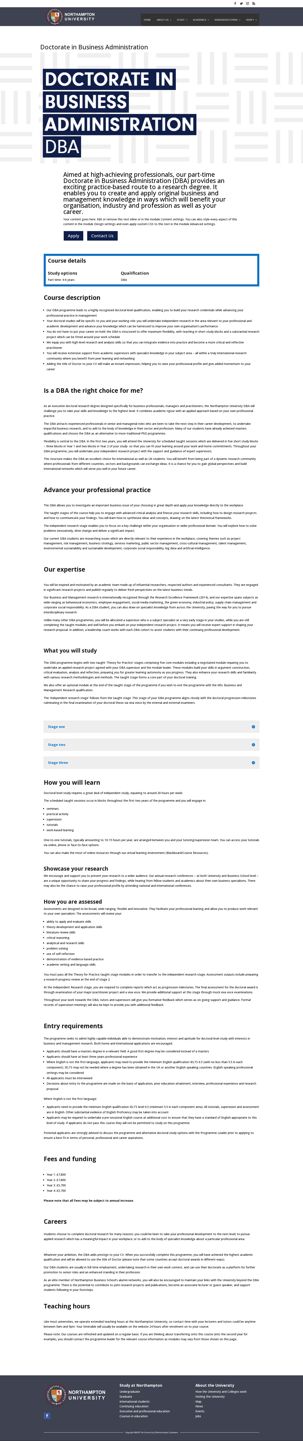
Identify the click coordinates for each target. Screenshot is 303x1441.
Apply (73, 236)
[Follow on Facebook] (47, 1416)
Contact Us (102, 236)
